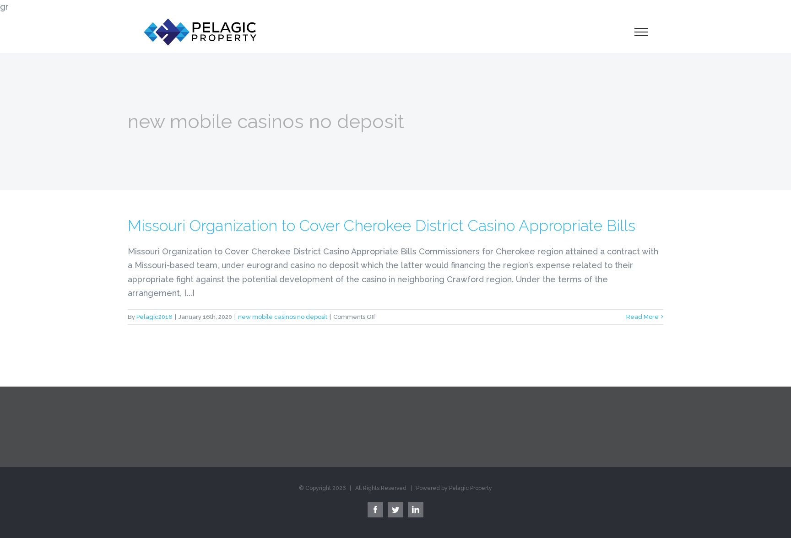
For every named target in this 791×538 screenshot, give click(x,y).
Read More (642, 316)
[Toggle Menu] (641, 32)
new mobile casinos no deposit (282, 316)
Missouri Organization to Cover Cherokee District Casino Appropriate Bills (381, 225)
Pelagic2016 (154, 316)
